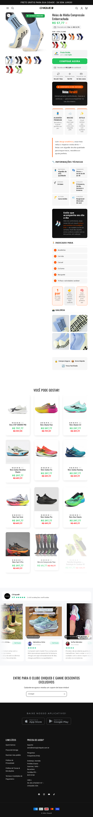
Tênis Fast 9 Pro (17, 562)
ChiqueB (49, 813)
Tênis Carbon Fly (46, 470)
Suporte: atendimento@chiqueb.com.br (38, 746)
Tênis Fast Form (17, 517)
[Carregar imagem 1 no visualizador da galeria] (10, 60)
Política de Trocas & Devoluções (13, 769)
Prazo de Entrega (12, 750)
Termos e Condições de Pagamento (14, 777)
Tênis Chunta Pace (46, 425)
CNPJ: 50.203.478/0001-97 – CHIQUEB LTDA (35, 783)
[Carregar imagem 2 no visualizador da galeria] (19, 60)
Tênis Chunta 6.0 (75, 425)
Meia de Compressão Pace (46, 562)
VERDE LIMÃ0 (63, 45)
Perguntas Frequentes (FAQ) (33, 754)
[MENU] (7, 8)
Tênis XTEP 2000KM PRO (17, 425)
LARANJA (72, 37)
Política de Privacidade (10, 761)
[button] (7, 8)
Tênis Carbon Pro (46, 517)
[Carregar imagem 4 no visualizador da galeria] (38, 60)
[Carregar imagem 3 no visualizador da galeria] (28, 60)
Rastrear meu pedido (13, 755)
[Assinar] (64, 694)
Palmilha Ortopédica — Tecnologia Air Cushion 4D (75, 563)
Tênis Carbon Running (75, 470)
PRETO (63, 37)
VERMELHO (55, 45)
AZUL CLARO (55, 37)
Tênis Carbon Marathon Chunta (18, 471)
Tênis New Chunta (75, 517)
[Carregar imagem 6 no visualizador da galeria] (19, 70)
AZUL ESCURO (80, 37)
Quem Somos (10, 745)
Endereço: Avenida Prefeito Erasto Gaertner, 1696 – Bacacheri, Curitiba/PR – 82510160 (33, 768)
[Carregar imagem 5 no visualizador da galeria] (10, 70)
